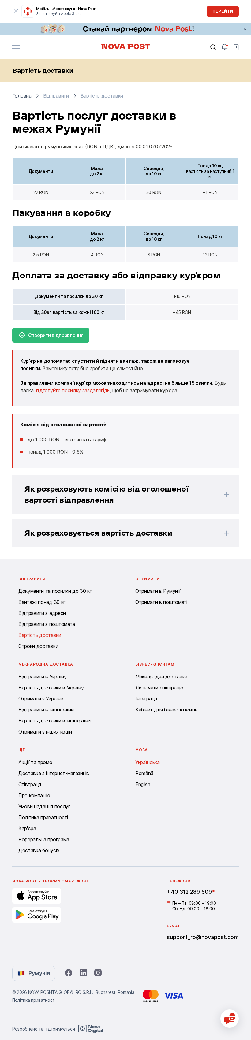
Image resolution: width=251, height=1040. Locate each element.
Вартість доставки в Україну (51, 688)
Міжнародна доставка (161, 677)
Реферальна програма (43, 839)
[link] (125, 29)
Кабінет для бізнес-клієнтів (166, 710)
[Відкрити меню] (16, 47)
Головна (22, 96)
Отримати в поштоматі (161, 602)
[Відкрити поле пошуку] (213, 47)
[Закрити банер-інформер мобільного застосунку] (16, 11)
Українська (147, 762)
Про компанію (34, 795)
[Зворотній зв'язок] (229, 1018)
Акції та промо (35, 762)
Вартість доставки (39, 635)
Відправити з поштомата (46, 624)
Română (144, 773)
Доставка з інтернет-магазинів (53, 773)
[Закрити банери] (244, 28)
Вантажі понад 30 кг (42, 602)
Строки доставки (38, 646)
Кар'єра (27, 828)
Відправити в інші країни (45, 710)
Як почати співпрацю (159, 688)
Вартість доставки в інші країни (54, 721)
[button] (117, 494)
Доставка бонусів (38, 850)
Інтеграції (146, 699)
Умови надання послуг (44, 806)
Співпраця (29, 784)
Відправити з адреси (42, 613)
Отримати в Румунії (157, 591)
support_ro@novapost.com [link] (203, 937)
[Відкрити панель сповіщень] (225, 47)
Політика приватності (43, 817)
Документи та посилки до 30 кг (55, 591)
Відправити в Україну (42, 677)
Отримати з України (40, 699)
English (142, 784)
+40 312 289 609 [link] (189, 892)
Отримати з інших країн (45, 732)
